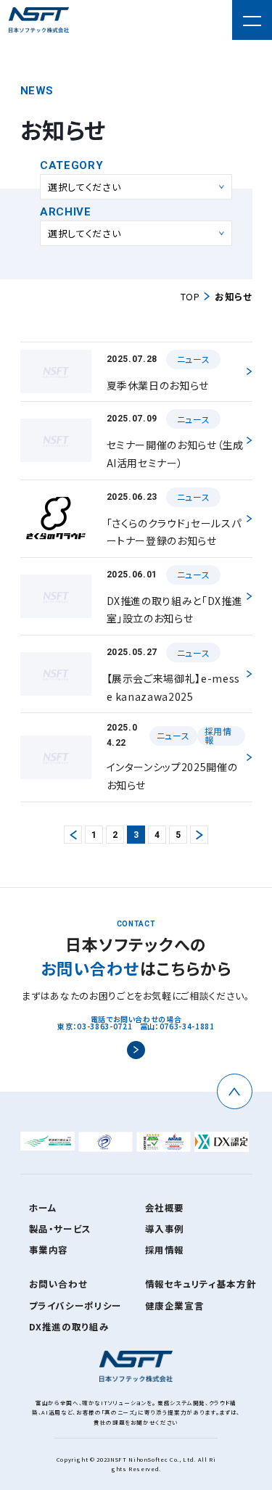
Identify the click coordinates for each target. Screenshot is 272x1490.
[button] (252, 20)
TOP (190, 296)
